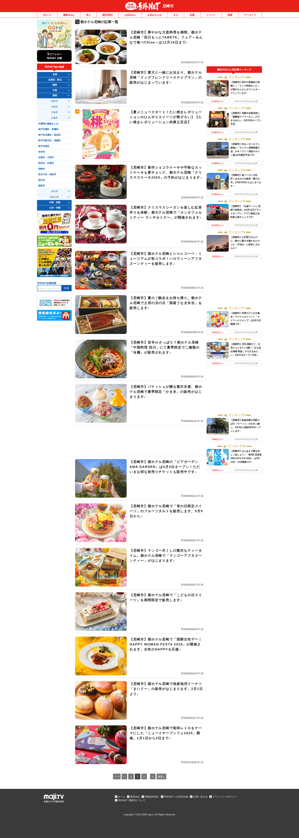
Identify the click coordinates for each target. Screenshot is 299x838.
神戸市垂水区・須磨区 (49, 140)
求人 (88, 14)
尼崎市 (168, 6)
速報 (230, 14)
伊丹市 (41, 152)
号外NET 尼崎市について (131, 800)
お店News (130, 14)
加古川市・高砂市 (47, 174)
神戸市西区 (43, 146)
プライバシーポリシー (224, 796)
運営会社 (135, 796)
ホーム (121, 796)
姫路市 (41, 185)
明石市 (41, 180)
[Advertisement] (139, 440)
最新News (68, 14)
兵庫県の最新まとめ (48, 124)
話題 (192, 14)
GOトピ (47, 14)
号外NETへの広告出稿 (176, 796)
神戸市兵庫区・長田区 (49, 135)
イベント (211, 14)
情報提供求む (152, 796)
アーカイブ (250, 14)
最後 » (161, 776)
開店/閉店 (107, 14)
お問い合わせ (200, 796)
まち (175, 14)
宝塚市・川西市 (46, 157)
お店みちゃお (154, 14)
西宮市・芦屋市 (46, 163)
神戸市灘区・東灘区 (48, 129)
